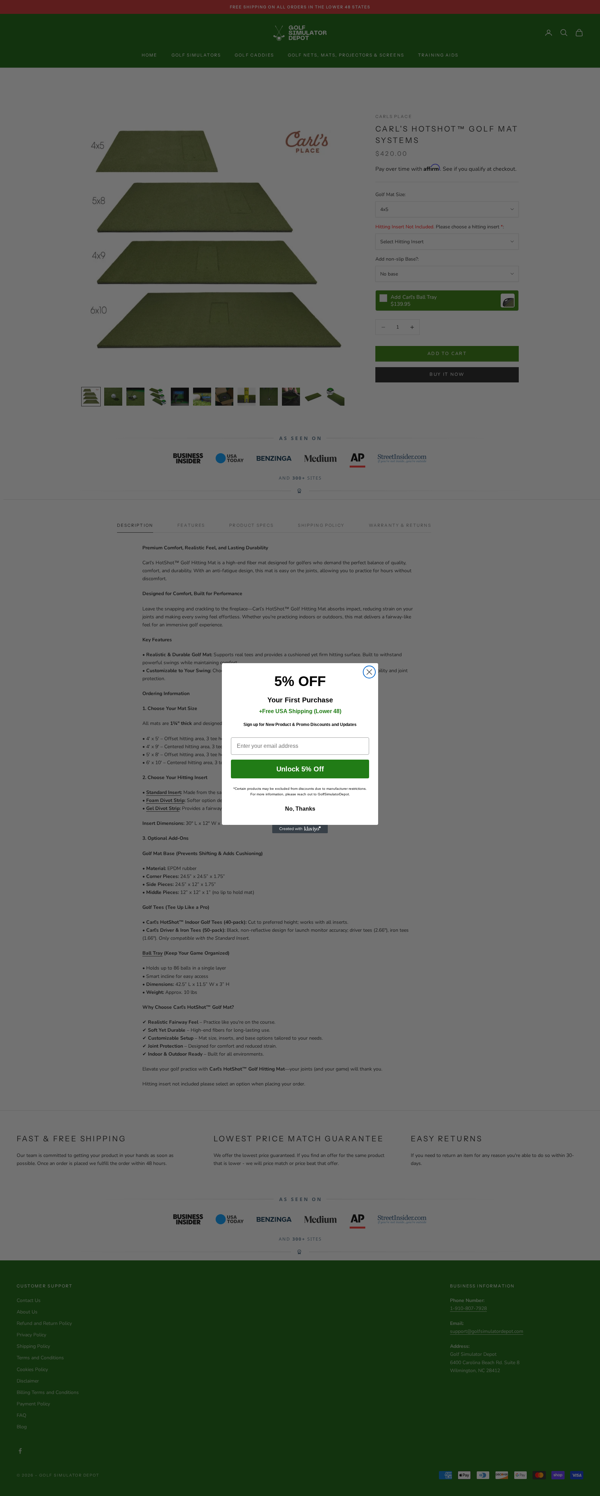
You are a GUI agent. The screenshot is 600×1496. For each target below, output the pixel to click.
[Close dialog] (369, 672)
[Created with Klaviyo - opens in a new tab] (300, 829)
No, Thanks (300, 809)
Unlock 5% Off (300, 769)
